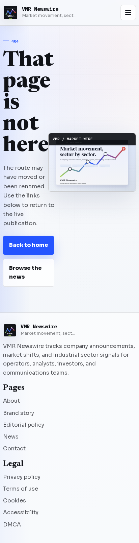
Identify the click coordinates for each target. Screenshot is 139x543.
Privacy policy (21, 476)
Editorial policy (23, 424)
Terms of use (20, 488)
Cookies (14, 500)
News (11, 436)
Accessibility (20, 512)
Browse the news (25, 272)
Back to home (28, 245)
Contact (14, 448)
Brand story (18, 413)
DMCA (12, 524)
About (11, 400)
